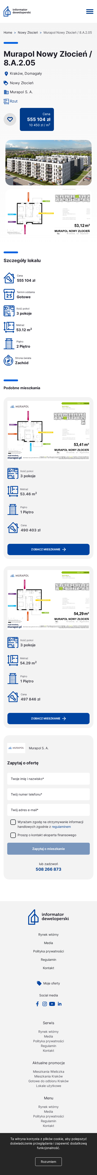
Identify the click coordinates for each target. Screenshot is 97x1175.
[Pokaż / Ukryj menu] (89, 11)
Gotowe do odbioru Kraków (48, 1081)
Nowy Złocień (28, 32)
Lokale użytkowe (48, 1086)
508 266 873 (48, 869)
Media (48, 943)
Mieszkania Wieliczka (48, 1071)
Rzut (14, 101)
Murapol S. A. (21, 92)
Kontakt (48, 968)
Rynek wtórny (48, 934)
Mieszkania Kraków (48, 1076)
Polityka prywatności (48, 951)
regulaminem (61, 826)
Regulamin (48, 959)
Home (8, 32)
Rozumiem (48, 1161)
